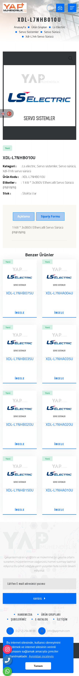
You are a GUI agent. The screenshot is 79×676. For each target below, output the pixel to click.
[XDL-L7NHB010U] (39, 96)
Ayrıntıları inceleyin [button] (41, 656)
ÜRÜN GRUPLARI (51, 614)
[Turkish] (9, 113)
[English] (3, 113)
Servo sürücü (52, 32)
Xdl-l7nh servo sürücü (39, 36)
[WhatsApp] (7, 671)
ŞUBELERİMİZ (18, 619)
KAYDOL (37, 598)
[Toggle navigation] (72, 8)
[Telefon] (7, 660)
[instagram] (7, 649)
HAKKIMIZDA (25, 614)
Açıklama (23, 216)
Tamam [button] (38, 665)
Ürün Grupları (39, 27)
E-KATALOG (41, 619)
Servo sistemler (29, 32)
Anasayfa (20, 27)
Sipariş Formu (50, 216)
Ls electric (59, 27)
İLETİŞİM (62, 619)
